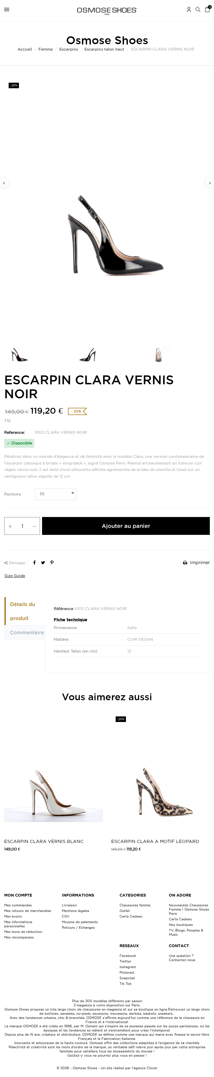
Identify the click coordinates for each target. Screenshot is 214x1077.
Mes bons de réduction (23, 931)
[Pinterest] (52, 562)
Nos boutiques (181, 924)
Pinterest (127, 972)
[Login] (188, 10)
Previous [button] (4, 182)
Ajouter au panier (126, 526)
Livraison (69, 905)
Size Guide (14, 575)
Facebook (128, 955)
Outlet (125, 910)
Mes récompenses (19, 937)
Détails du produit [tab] (22, 611)
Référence (63, 608)
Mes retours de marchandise (27, 910)
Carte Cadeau (131, 916)
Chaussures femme (135, 905)
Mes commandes (18, 905)
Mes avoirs (13, 916)
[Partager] (34, 562)
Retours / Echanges (78, 927)
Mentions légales (75, 910)
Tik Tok (126, 983)
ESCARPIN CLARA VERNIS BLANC (44, 841)
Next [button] (210, 182)
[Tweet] (43, 562)
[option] (107, 203)
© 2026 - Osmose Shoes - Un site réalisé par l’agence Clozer (107, 1068)
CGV (65, 916)
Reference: (14, 432)
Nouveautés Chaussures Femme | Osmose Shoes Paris (189, 909)
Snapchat (127, 978)
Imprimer (199, 562)
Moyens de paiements (80, 922)
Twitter (125, 961)
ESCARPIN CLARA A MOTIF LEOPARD (155, 841)
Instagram (128, 967)
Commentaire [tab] (27, 632)
